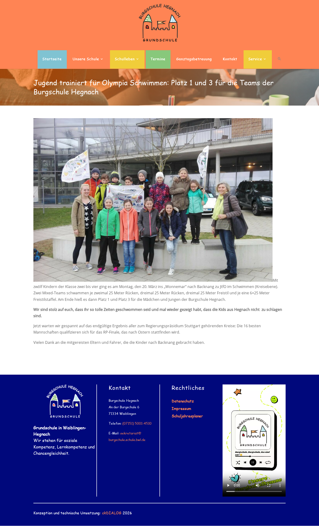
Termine (157, 59)
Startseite (52, 59)
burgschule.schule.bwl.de (127, 439)
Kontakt (230, 59)
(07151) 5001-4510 (137, 423)
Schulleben (125, 59)
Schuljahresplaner (187, 416)
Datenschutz (183, 401)
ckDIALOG (111, 512)
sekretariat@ (130, 433)
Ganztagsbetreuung (194, 59)
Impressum (181, 408)
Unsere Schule (86, 59)
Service (255, 59)
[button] (279, 63)
